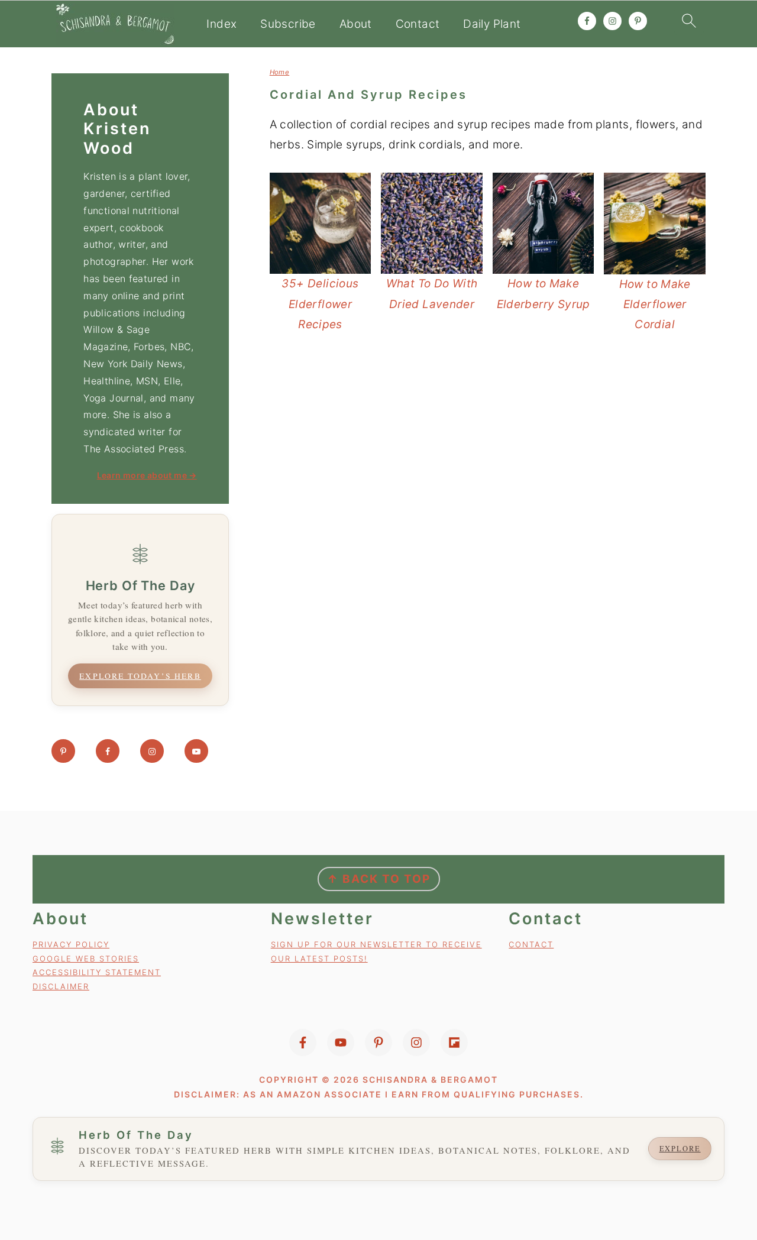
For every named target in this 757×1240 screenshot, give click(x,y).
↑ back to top (379, 879)
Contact (418, 24)
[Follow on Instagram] (152, 751)
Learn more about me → (147, 475)
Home (280, 72)
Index (221, 24)
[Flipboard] (454, 1042)
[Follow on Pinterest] (63, 751)
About (355, 24)
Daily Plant (491, 24)
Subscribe (287, 24)
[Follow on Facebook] (107, 751)
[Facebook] (302, 1042)
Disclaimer (61, 986)
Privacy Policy (71, 944)
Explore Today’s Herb (140, 676)
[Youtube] (340, 1042)
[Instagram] (416, 1042)
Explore (680, 1149)
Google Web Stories (86, 958)
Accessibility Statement (97, 972)
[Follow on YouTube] (196, 751)
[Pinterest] (378, 1042)
